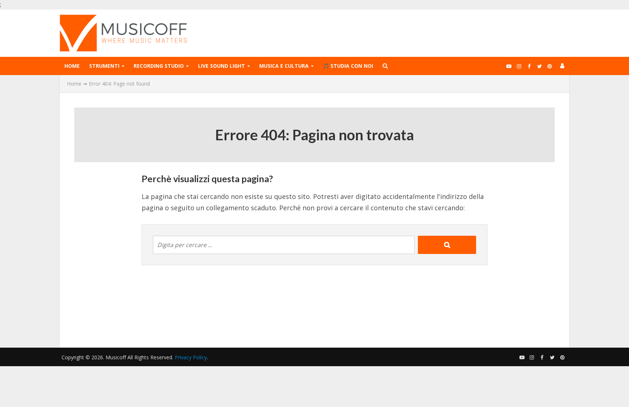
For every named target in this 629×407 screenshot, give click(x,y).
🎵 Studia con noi (348, 65)
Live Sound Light (221, 65)
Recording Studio (159, 65)
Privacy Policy (191, 357)
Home (72, 65)
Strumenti (104, 65)
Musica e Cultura (284, 65)
